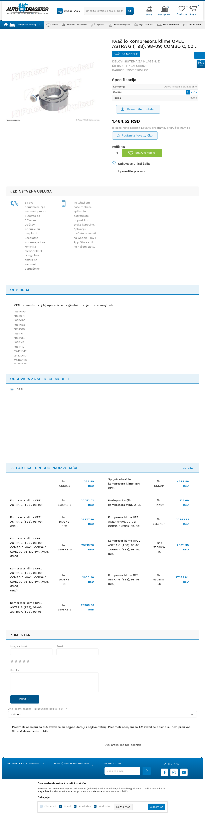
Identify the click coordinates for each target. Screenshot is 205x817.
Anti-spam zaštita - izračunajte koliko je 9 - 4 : (38, 708)
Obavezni (50, 806)
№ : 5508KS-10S (65, 522)
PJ (188, 92)
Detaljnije (43, 797)
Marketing (104, 806)
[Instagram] (174, 772)
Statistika (84, 806)
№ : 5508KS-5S (159, 579)
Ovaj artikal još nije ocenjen (123, 744)
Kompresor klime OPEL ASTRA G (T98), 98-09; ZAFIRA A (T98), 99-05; (26, 607)
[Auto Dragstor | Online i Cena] (27, 8)
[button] (109, 11)
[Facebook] (164, 772)
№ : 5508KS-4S (159, 547)
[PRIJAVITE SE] (128, 772)
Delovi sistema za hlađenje (136, 61)
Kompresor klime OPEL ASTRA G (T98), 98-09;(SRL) (26, 522)
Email (60, 646)
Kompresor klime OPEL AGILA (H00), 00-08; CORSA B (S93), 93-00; (124, 522)
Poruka (14, 670)
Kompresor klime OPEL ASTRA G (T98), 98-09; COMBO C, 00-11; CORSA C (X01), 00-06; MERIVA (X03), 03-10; (29, 547)
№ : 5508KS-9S (65, 579)
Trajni (67, 806)
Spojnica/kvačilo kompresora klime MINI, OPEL (124, 484)
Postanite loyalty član (138, 135)
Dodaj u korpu (145, 153)
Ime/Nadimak (18, 646)
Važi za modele (126, 54)
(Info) (194, 92)
